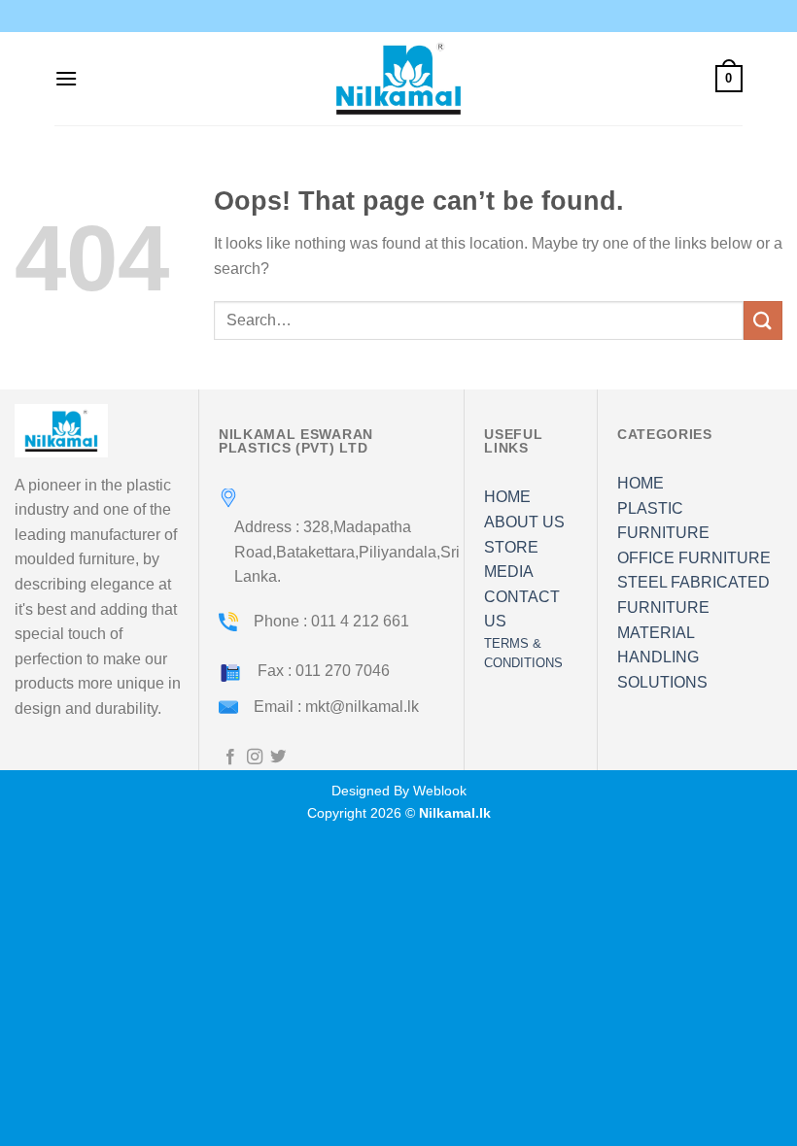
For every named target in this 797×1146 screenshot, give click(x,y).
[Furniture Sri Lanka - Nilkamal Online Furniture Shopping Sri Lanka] (398, 78)
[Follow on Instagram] (254, 757)
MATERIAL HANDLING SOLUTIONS (662, 657)
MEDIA (509, 571)
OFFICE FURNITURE (694, 558)
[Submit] (763, 320)
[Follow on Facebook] (230, 757)
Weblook (440, 790)
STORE (511, 547)
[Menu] (66, 78)
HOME (507, 497)
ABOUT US (524, 522)
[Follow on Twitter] (278, 757)
